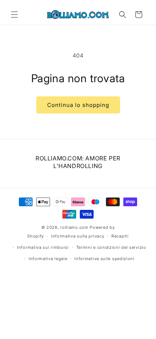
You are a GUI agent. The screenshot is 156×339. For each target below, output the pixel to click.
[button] (14, 15)
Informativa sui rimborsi (43, 247)
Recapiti (120, 236)
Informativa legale (48, 258)
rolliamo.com (74, 227)
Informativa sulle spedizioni (104, 258)
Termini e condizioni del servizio (111, 247)
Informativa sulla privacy (77, 236)
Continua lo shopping (78, 104)
